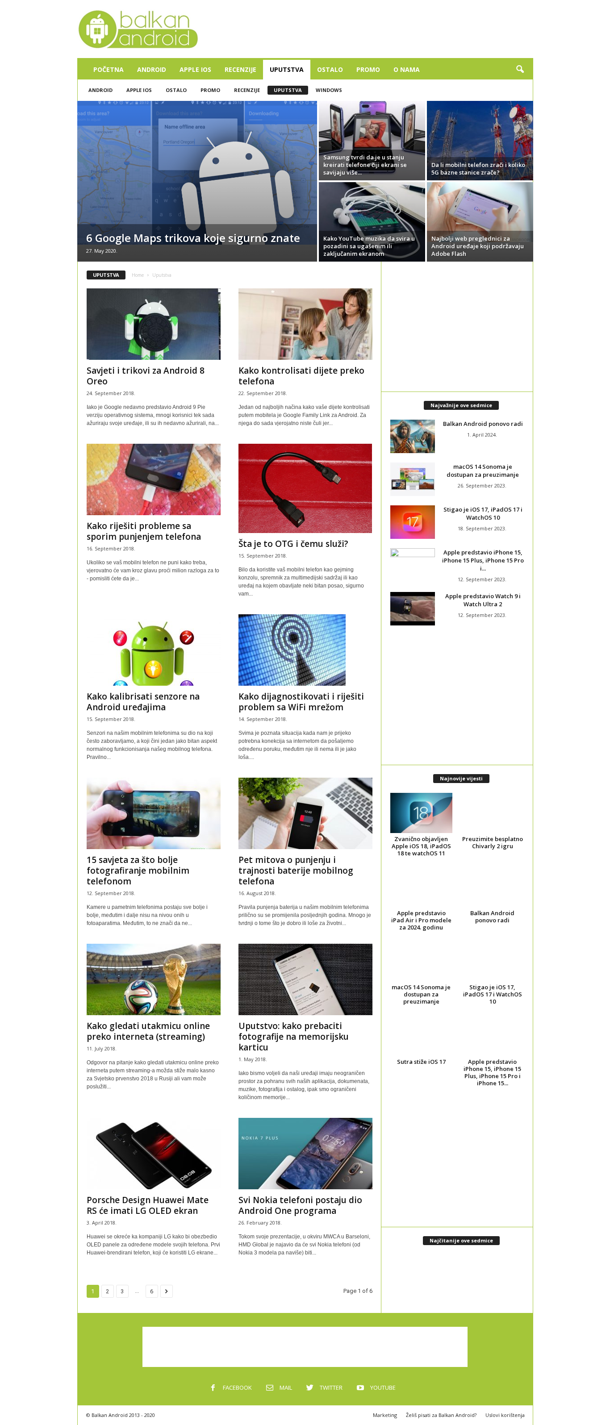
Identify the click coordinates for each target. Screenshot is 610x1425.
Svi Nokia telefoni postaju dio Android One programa (300, 1205)
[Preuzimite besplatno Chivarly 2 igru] (492, 813)
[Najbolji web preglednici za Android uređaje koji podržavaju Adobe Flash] (480, 212)
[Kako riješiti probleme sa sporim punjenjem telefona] (154, 479)
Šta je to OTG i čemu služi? (293, 544)
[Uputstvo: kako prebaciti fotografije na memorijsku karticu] (305, 979)
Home (138, 275)
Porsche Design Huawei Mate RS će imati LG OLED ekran (148, 1205)
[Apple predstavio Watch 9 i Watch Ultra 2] (412, 608)
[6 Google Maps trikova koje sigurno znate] (197, 173)
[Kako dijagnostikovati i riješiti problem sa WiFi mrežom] (305, 650)
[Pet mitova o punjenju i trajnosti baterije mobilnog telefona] (305, 813)
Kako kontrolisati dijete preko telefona (301, 376)
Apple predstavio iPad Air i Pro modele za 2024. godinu (421, 920)
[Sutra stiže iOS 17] (421, 1035)
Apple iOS (195, 69)
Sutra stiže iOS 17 (421, 1062)
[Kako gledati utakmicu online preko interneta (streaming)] (154, 979)
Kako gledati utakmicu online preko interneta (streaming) (148, 1031)
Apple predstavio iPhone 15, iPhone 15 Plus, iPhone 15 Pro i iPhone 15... (492, 1072)
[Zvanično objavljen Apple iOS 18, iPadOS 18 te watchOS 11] (421, 813)
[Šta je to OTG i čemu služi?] (305, 488)
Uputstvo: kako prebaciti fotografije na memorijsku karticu (293, 1036)
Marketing (385, 1415)
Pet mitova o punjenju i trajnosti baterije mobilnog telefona (295, 870)
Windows (329, 90)
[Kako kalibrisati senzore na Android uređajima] (154, 650)
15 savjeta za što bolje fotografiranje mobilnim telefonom (138, 870)
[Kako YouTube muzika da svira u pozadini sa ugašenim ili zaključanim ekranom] (372, 222)
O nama (406, 69)
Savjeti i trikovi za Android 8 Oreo (146, 376)
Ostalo (330, 69)
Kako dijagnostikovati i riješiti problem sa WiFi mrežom (301, 702)
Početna (108, 69)
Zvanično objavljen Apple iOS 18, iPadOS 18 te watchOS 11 (421, 846)
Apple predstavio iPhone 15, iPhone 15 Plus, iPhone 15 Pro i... (483, 560)
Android (151, 69)
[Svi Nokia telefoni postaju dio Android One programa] (305, 1153)
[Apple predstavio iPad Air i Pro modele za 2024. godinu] (421, 887)
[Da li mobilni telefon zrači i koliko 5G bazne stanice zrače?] (480, 140)
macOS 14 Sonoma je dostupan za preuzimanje (483, 470)
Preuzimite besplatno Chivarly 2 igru (492, 842)
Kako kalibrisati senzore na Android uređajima (143, 702)
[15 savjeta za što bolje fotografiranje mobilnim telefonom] (154, 813)
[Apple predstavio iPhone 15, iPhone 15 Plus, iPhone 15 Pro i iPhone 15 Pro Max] (412, 565)
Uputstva (287, 69)
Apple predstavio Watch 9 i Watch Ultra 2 (483, 600)
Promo (368, 69)
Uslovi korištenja (505, 1415)
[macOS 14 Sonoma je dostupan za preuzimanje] (412, 479)
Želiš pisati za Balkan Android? (441, 1415)
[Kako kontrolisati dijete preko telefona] (305, 324)
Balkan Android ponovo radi (483, 424)
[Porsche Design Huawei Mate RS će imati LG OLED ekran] (154, 1153)
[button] (520, 69)
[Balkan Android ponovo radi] (412, 436)
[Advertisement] (370, 29)
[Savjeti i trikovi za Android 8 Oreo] (154, 324)
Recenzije (240, 69)
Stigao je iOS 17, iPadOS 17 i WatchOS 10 (482, 513)
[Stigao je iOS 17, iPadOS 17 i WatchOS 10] (412, 522)
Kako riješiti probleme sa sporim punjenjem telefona (144, 531)
